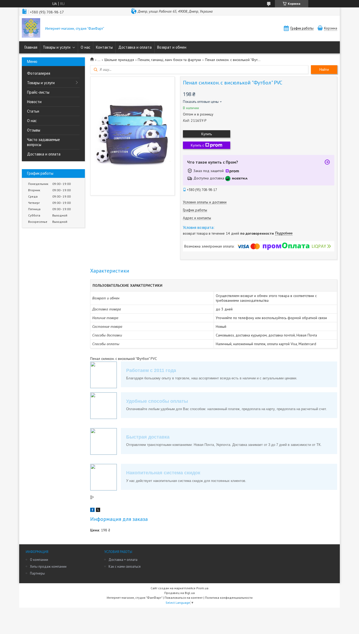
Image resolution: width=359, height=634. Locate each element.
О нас (85, 47)
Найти (324, 70)
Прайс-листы (38, 92)
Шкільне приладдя (119, 59)
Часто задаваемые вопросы (43, 142)
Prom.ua (202, 588)
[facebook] (92, 510)
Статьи (33, 111)
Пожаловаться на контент (184, 598)
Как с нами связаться (125, 566)
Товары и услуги (56, 47)
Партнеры (37, 573)
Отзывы (33, 130)
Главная (30, 47)
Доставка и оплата (135, 47)
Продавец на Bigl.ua (179, 593)
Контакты (104, 47)
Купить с (197, 145)
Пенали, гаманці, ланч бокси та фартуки (169, 59)
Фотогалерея (38, 73)
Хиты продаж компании (48, 566)
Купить (206, 134)
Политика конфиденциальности (229, 598)
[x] (98, 510)
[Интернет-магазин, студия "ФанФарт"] (31, 28)
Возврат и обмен (171, 47)
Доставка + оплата (123, 559)
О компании (39, 559)
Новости (34, 101)
